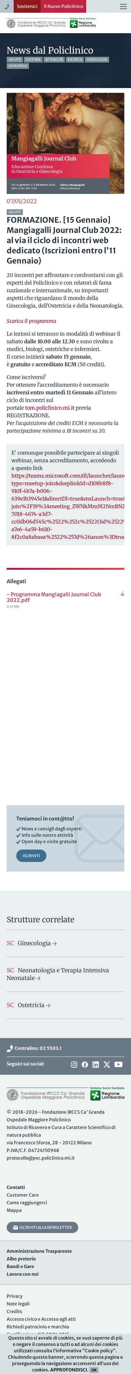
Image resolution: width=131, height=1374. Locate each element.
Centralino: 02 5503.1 (37, 1048)
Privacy (15, 1296)
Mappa (14, 1210)
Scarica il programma (31, 321)
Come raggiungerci (27, 1203)
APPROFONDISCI (68, 1370)
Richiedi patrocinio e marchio (38, 1327)
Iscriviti (31, 855)
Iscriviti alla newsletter (45, 1227)
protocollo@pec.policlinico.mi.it (41, 1158)
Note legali (18, 1304)
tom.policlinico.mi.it (49, 408)
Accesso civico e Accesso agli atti (41, 1319)
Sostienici (27, 6)
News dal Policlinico (50, 50)
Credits (14, 1311)
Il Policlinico (63, 6)
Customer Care (23, 1195)
